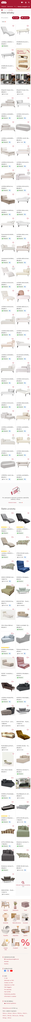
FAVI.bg (21, 1015)
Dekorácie (10, 6)
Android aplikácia (11, 1003)
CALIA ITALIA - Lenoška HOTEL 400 (11, 721)
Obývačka (15, 935)
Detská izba (6, 948)
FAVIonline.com (7, 1008)
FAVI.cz (5, 1013)
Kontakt (6, 961)
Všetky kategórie (22, 6)
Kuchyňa (25, 923)
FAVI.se (9, 1015)
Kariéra (6, 963)
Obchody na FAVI (9, 980)
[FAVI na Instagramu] (8, 971)
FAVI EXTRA (7, 991)
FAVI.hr (25, 1013)
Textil (15, 6)
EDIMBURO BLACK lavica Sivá (10, 66)
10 (13, 633)
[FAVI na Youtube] (11, 971)
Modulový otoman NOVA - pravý (10, 866)
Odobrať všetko (12, 502)
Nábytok (3, 6)
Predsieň (15, 948)
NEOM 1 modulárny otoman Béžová (11, 673)
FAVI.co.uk (15, 1015)
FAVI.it (5, 1015)
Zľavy (25, 948)
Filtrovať (26, 17)
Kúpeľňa (5, 935)
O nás (5, 978)
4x (9, 527)
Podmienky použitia (9, 994)
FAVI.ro (15, 1013)
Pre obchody (7, 989)
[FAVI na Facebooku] (5, 971)
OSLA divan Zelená (6, 770)
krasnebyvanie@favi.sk (12, 959)
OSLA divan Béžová (6, 625)
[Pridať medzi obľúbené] (13, 26)
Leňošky (10, 10)
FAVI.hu (20, 1013)
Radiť (16, 17)
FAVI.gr (5, 1017)
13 (28, 537)
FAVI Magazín (8, 987)
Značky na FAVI (8, 982)
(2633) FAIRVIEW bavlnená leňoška (11, 601)
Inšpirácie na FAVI (9, 985)
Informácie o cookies (10, 996)
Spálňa (25, 935)
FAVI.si (9, 1017)
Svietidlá (5, 923)
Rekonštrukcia (16, 923)
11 (13, 778)
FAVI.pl (10, 1013)
